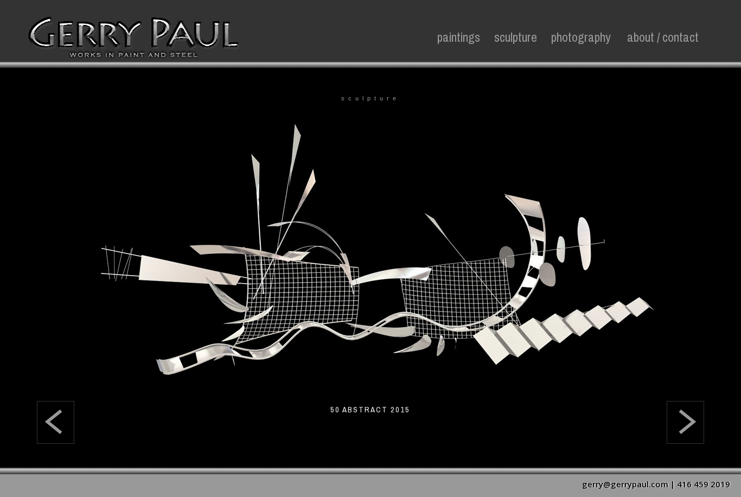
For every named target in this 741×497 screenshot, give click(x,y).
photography (581, 37)
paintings (458, 37)
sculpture (515, 37)
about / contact (663, 37)
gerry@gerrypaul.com (625, 484)
